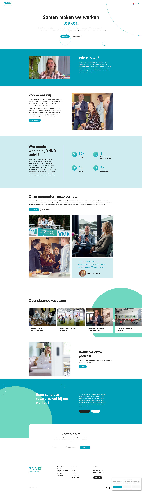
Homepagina (74, 468)
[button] (139, 479)
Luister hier (98, 477)
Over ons (73, 470)
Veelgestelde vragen (75, 475)
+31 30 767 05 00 (60, 473)
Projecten (73, 472)
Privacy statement (127, 489)
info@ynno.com (60, 475)
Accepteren (118, 486)
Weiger (127, 486)
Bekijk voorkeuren (136, 486)
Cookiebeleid (123, 489)
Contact (131, 489)
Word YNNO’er (74, 473)
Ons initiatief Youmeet (75, 477)
